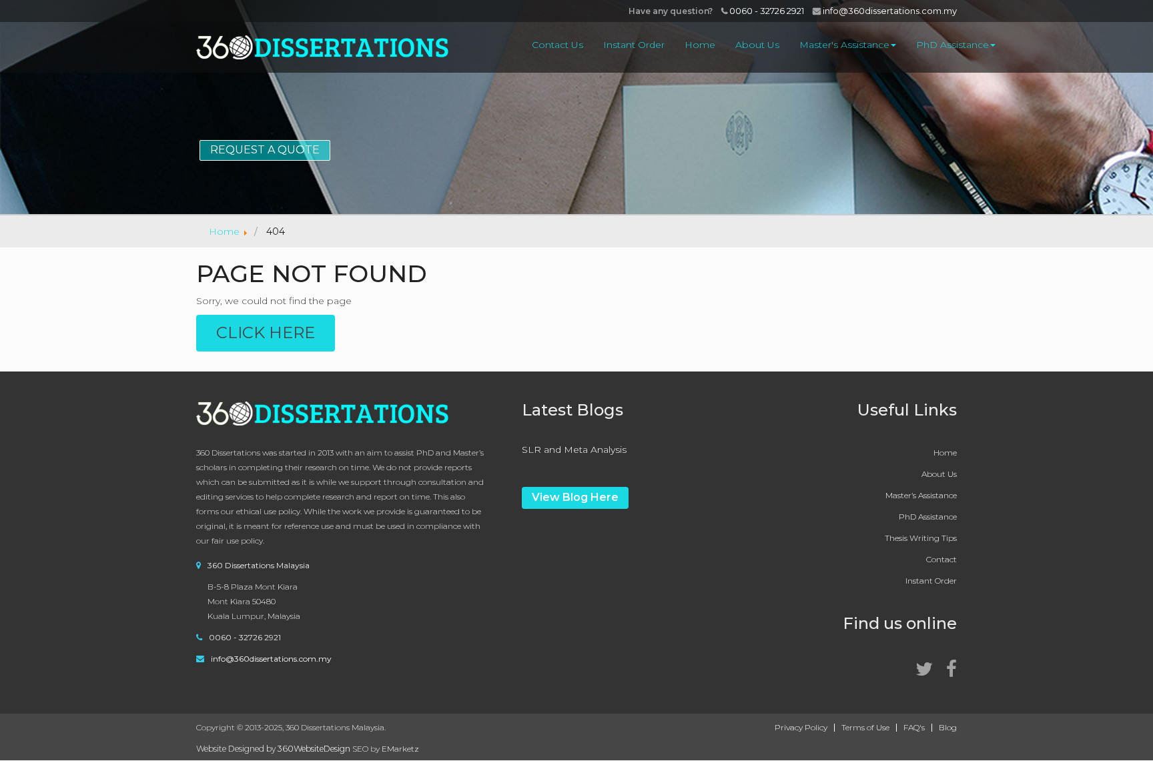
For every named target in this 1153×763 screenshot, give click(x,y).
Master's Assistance (844, 45)
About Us (757, 45)
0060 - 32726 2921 (765, 10)
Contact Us (557, 45)
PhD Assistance (952, 45)
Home (700, 45)
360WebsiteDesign (314, 749)
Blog (948, 728)
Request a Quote (265, 149)
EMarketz (400, 749)
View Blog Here (575, 497)
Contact (941, 559)
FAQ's (914, 728)
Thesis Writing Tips (921, 538)
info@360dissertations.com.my (889, 10)
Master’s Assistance (921, 495)
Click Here (265, 332)
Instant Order (634, 45)
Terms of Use (865, 728)
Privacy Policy (801, 728)
